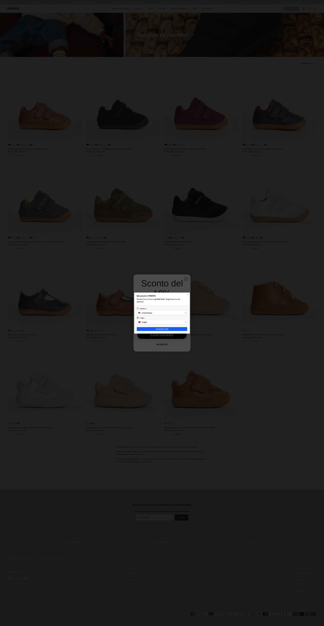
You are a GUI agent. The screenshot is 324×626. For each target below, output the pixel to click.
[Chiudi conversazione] (188, 294)
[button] (162, 313)
